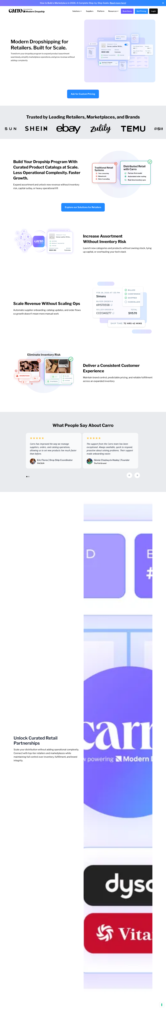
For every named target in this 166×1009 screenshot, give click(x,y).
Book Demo (127, 11)
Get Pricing (141, 11)
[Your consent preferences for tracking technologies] (161, 1004)
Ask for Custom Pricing (83, 94)
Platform (100, 11)
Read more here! (118, 3)
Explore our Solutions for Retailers (83, 207)
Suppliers (89, 11)
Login (153, 11)
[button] (77, 11)
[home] (26, 11)
